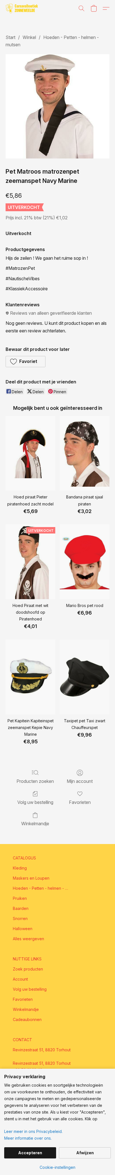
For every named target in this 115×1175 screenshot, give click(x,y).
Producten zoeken (35, 781)
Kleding (20, 868)
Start (10, 37)
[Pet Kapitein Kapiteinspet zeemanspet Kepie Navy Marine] (30, 677)
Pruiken (20, 898)
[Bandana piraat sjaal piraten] (84, 453)
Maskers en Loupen (31, 878)
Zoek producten (28, 969)
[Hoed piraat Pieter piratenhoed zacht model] (30, 453)
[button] (23, 8)
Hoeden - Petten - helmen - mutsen (41, 888)
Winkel (29, 37)
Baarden (20, 908)
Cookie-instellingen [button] (57, 1167)
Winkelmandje (35, 823)
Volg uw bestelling (35, 802)
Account (20, 979)
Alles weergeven (28, 938)
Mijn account (80, 781)
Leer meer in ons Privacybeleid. (33, 1131)
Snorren (20, 918)
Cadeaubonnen (27, 1019)
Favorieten (80, 802)
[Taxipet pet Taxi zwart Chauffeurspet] (84, 677)
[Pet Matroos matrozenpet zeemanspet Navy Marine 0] (57, 106)
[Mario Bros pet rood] (84, 561)
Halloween (22, 928)
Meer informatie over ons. (28, 1138)
